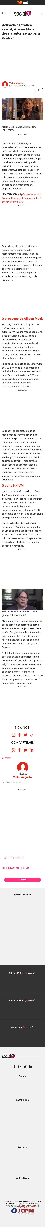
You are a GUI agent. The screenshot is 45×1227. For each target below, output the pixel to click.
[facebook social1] (19, 735)
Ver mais (22, 880)
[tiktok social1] (31, 736)
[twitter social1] (25, 735)
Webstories (13, 858)
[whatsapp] (13, 750)
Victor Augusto (16, 83)
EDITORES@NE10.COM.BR (28, 1206)
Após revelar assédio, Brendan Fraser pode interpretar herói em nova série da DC (22, 198)
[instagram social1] (13, 735)
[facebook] (19, 750)
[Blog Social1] (22, 13)
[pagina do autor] (22, 767)
